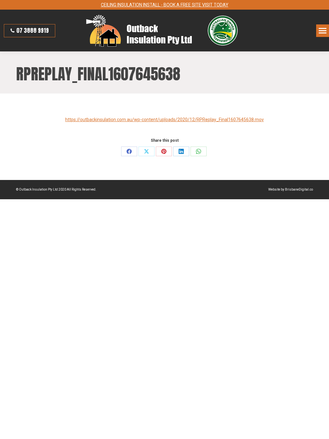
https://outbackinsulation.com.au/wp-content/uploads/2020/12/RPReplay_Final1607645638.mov (164, 119)
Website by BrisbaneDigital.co (290, 189)
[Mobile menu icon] (322, 30)
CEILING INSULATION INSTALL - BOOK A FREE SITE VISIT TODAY (164, 4)
